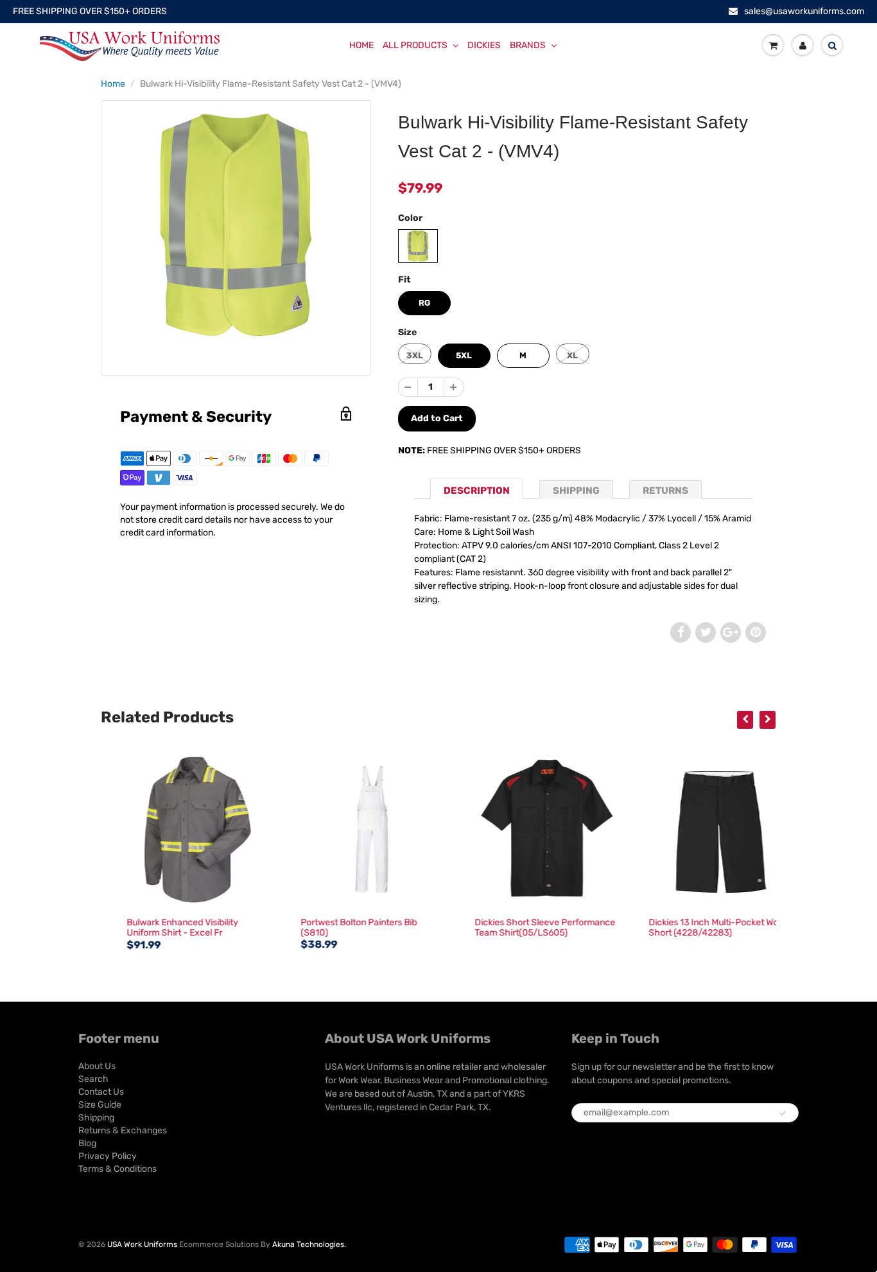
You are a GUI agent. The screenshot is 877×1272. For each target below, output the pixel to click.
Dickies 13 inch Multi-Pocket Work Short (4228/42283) (697, 927)
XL (572, 355)
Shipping (576, 490)
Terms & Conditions (117, 1168)
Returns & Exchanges (122, 1130)
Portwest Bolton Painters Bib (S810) (339, 927)
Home (113, 83)
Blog (87, 1143)
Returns (665, 490)
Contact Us (101, 1091)
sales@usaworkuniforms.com (804, 11)
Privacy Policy (107, 1156)
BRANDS (528, 45)
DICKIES (484, 45)
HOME (361, 45)
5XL (464, 355)
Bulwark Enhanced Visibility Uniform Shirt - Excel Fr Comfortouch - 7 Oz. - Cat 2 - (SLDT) (166, 938)
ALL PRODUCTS (415, 45)
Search (93, 1079)
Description (477, 490)
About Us (97, 1066)
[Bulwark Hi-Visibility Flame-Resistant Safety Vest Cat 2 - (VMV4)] (235, 224)
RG (424, 303)
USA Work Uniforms (142, 1244)
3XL (414, 355)
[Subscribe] (782, 1113)
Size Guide (99, 1104)
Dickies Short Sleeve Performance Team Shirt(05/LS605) (525, 927)
